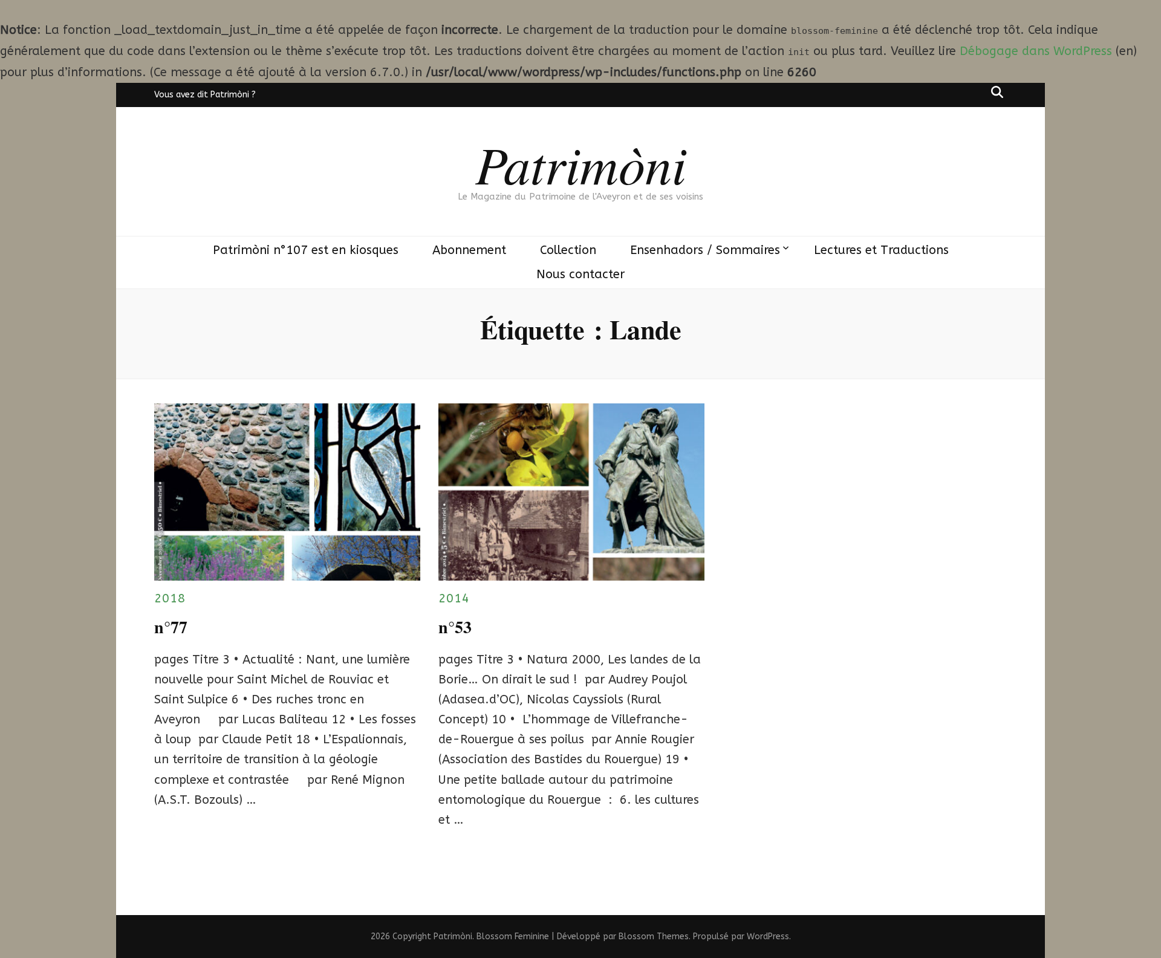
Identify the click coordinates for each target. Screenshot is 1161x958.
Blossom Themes (654, 936)
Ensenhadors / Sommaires (705, 250)
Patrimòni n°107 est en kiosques (305, 250)
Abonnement (469, 250)
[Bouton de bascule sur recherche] (997, 92)
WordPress (768, 936)
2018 (170, 598)
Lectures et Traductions (881, 250)
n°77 (170, 626)
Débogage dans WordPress (1036, 51)
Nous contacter (580, 274)
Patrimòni (580, 163)
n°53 (455, 626)
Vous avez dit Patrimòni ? (205, 95)
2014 (454, 598)
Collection (568, 250)
